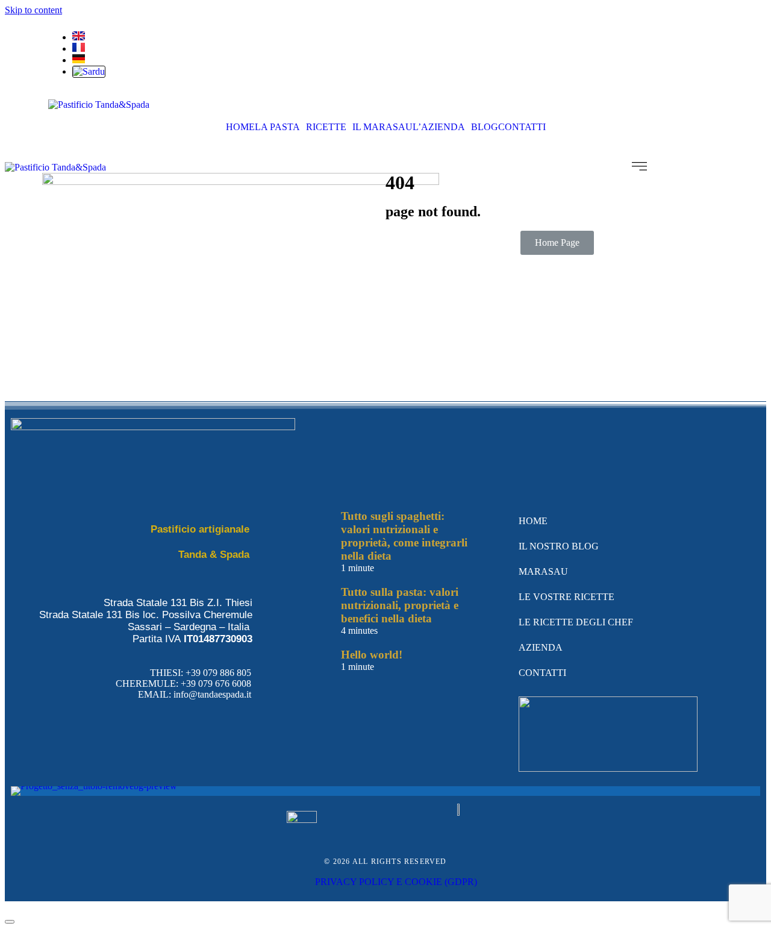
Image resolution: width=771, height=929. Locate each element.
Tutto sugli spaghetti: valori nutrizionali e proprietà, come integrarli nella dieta (404, 536)
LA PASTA (277, 127)
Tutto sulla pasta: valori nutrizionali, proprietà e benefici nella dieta (399, 605)
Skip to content (33, 10)
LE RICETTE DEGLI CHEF (576, 622)
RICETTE (326, 127)
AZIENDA (541, 647)
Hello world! (371, 654)
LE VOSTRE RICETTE (566, 597)
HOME (240, 127)
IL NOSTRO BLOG (559, 546)
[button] (280, 127)
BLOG (484, 127)
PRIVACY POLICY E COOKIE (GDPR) (396, 882)
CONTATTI (522, 127)
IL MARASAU (382, 127)
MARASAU (543, 571)
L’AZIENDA (439, 127)
